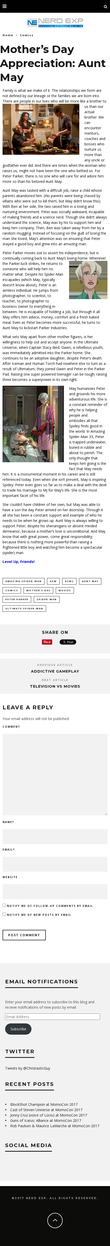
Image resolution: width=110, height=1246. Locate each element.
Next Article (55, 680)
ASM (53, 581)
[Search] (105, 6)
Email (9, 849)
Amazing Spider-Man (23, 581)
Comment (11, 726)
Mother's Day (38, 590)
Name (8, 822)
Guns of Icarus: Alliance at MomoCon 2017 (45, 1120)
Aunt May (90, 581)
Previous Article (55, 665)
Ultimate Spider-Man (24, 608)
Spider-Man (47, 599)
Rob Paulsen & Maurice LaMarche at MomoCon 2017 (54, 1125)
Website (10, 877)
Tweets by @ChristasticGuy (27, 1068)
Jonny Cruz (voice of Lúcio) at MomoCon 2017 (48, 1115)
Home (8, 35)
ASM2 (69, 581)
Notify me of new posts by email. (40, 915)
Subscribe (18, 1028)
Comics (11, 590)
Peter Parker (16, 599)
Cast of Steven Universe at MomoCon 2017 (46, 1109)
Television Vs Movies (55, 686)
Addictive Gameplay (55, 671)
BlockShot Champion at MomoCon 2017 (44, 1104)
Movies (65, 590)
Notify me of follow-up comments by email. (50, 906)
